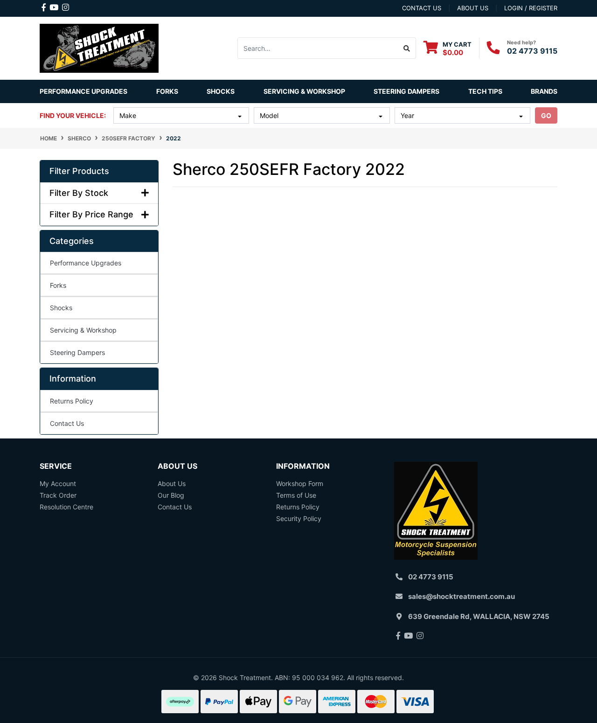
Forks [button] (167, 91)
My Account (58, 483)
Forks (58, 285)
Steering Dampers (77, 352)
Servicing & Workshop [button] (304, 91)
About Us (172, 483)
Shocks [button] (221, 91)
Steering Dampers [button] (406, 91)
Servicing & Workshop (83, 330)
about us (472, 8)
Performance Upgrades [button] (83, 91)
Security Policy (298, 518)
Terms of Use (296, 495)
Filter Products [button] (79, 171)
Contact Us (67, 423)
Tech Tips (485, 91)
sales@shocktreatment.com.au (461, 596)
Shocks (61, 308)
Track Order (58, 495)
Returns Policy (71, 401)
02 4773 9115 (532, 51)
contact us (421, 8)
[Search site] (407, 48)
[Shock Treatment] (99, 47)
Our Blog (171, 495)
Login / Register (530, 8)
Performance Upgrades (85, 263)
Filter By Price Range (91, 214)
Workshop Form (299, 483)
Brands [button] (544, 91)
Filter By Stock (78, 193)
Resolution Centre (66, 507)
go (546, 115)
